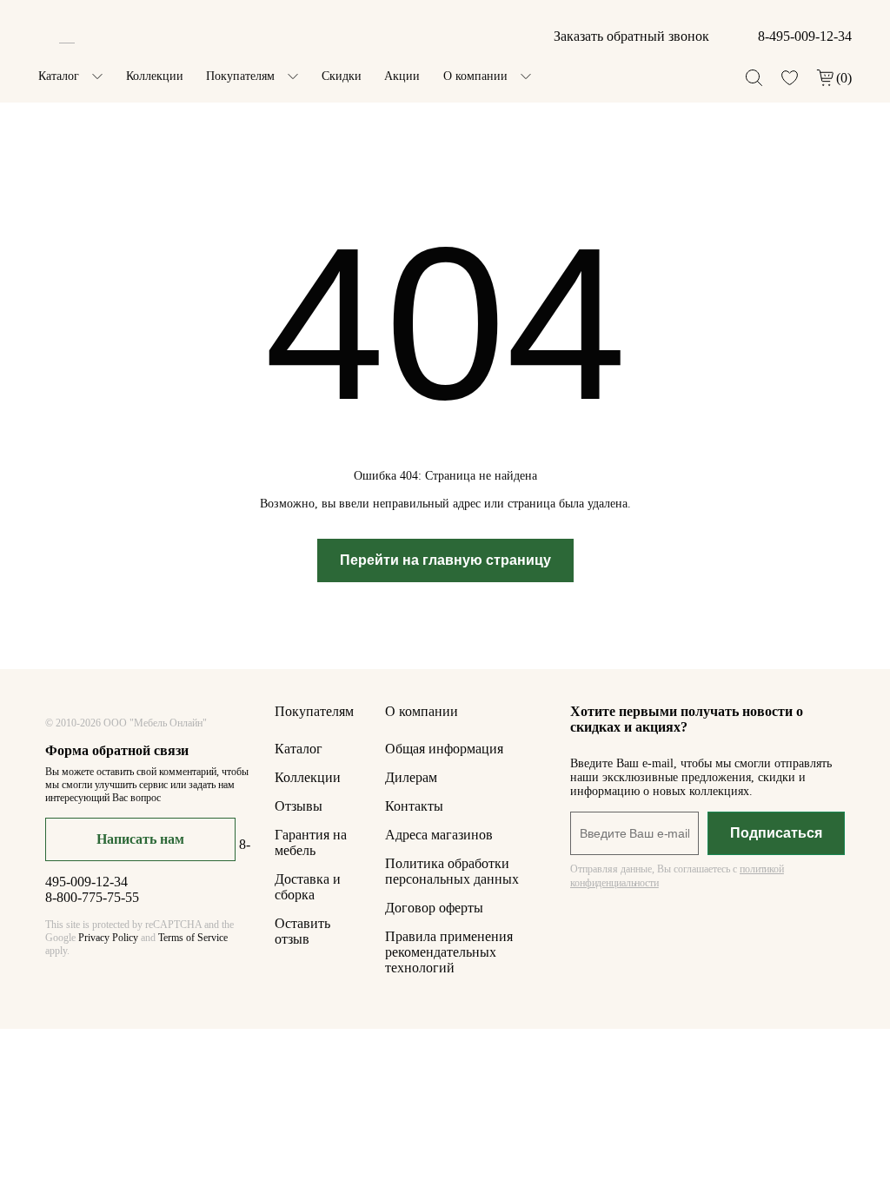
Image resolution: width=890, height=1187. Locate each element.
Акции (402, 76)
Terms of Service (193, 938)
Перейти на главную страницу (445, 560)
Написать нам (140, 839)
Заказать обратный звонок (631, 36)
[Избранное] (789, 78)
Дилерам (411, 777)
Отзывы (298, 806)
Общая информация (444, 748)
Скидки (342, 76)
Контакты (414, 806)
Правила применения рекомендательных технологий (449, 952)
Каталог (58, 76)
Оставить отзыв (302, 931)
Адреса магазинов (439, 834)
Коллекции (154, 76)
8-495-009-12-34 (805, 36)
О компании (475, 76)
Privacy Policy (108, 938)
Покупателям (240, 76)
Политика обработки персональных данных (452, 871)
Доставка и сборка (308, 887)
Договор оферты (434, 907)
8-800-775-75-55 (92, 897)
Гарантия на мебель (311, 842)
